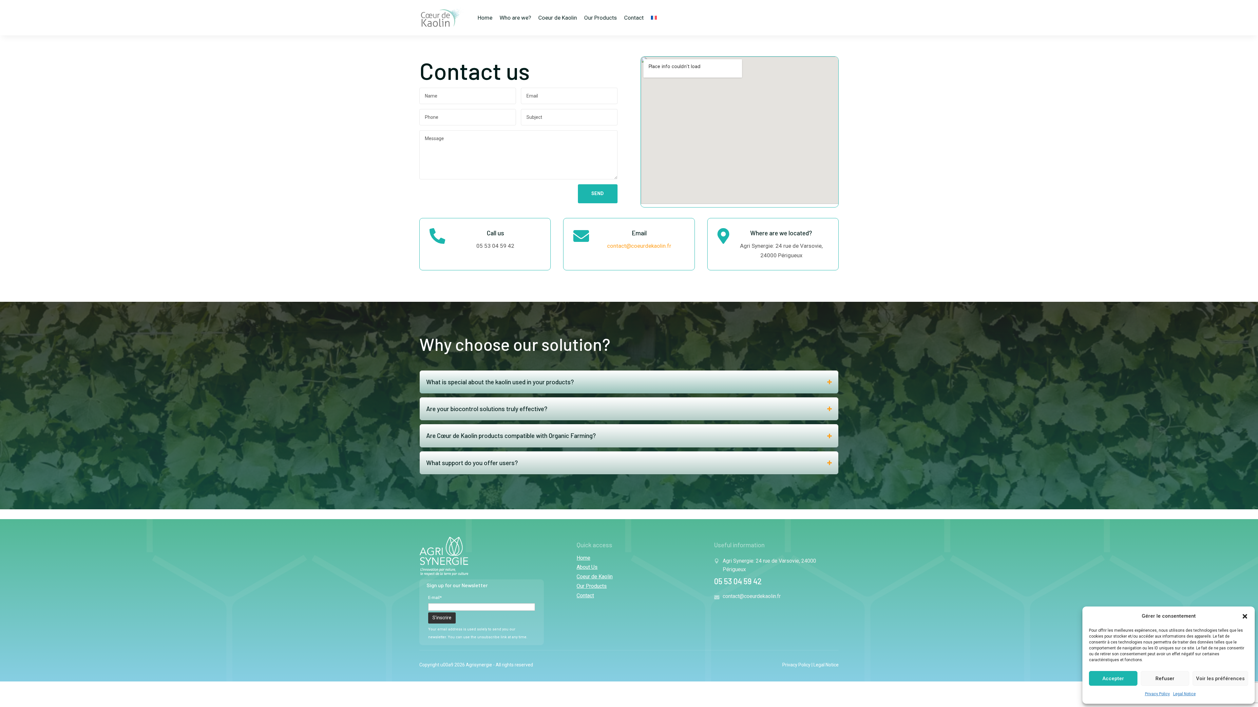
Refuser (1164, 678)
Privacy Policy (1157, 694)
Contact (634, 17)
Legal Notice (1184, 694)
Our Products (600, 17)
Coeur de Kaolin (557, 17)
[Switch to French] (654, 17)
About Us (587, 567)
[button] (1245, 616)
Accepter (1113, 678)
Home (485, 17)
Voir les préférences (1220, 678)
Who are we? (515, 17)
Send (597, 193)
